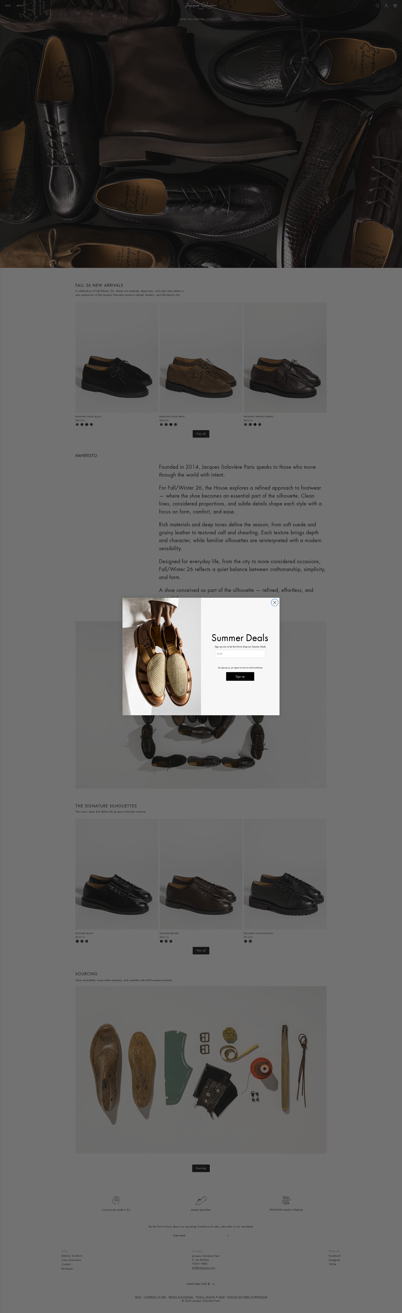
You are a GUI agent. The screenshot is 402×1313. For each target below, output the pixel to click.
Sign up (240, 676)
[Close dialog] (274, 602)
